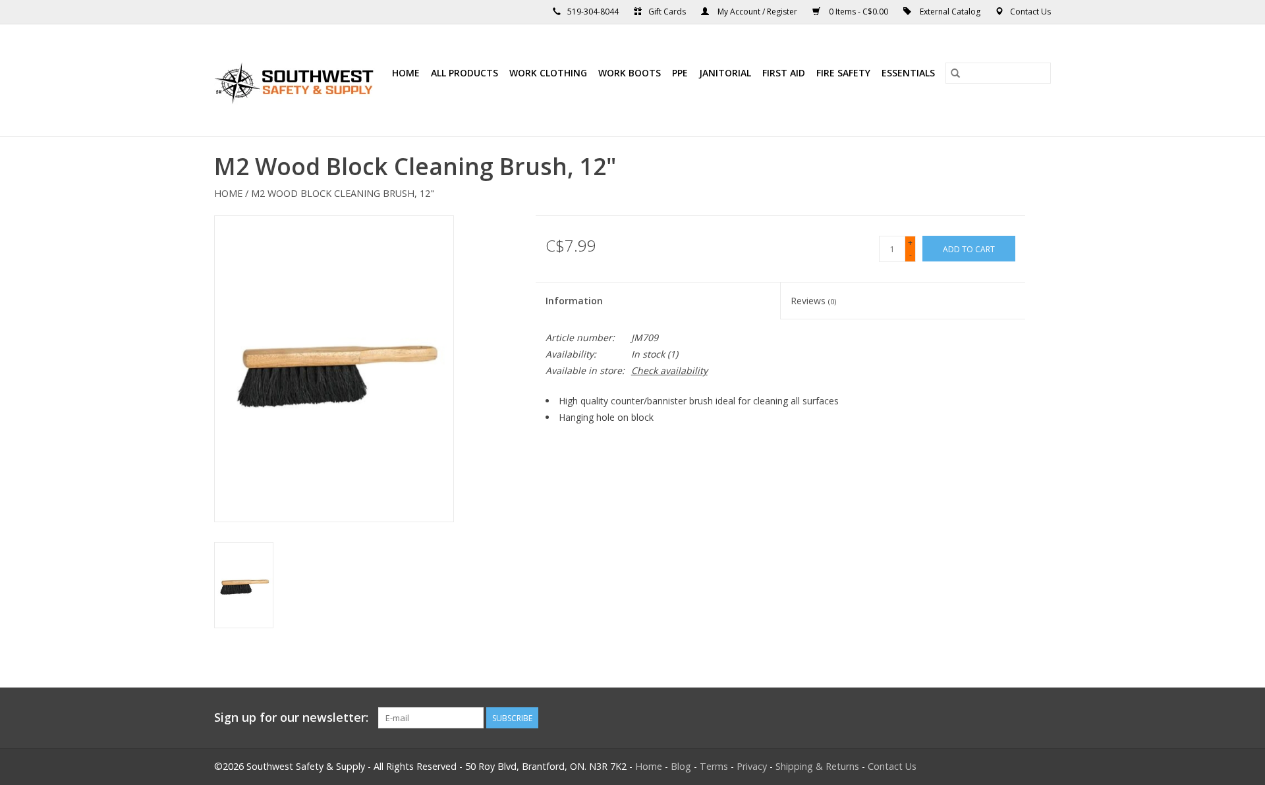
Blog (681, 766)
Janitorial (725, 73)
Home (406, 73)
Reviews (813, 300)
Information (574, 300)
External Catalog (950, 11)
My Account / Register (757, 11)
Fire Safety (843, 73)
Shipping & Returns (817, 766)
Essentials (908, 73)
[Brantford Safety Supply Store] (296, 80)
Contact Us (1030, 11)
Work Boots (629, 73)
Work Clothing (548, 73)
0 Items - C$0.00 (858, 11)
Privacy (752, 766)
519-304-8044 (593, 11)
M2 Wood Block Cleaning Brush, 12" (342, 193)
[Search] (955, 73)
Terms (714, 766)
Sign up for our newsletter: (291, 717)
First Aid (783, 73)
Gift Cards (667, 11)
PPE (680, 73)
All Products (464, 73)
